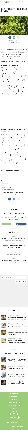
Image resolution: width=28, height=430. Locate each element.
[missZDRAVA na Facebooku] (10, 413)
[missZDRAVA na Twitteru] (14, 413)
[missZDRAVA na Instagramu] (17, 413)
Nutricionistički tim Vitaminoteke (13, 14)
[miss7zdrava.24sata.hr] (6, 2)
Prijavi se (6, 224)
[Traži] (19, 2)
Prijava (22, 224)
